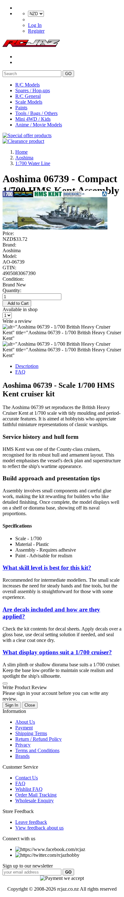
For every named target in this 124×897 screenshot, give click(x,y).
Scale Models (28, 102)
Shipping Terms (31, 733)
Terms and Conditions (37, 750)
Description (26, 366)
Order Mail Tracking (36, 795)
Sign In (11, 705)
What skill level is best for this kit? (47, 567)
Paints (21, 107)
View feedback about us (39, 827)
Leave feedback (31, 822)
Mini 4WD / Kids (33, 119)
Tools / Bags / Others (36, 113)
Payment (24, 727)
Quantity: (12, 290)
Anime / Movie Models (38, 124)
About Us (25, 722)
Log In (35, 25)
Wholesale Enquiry (34, 800)
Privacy (23, 744)
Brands (22, 756)
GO (68, 73)
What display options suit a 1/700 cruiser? (57, 652)
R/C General (28, 96)
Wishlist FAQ (29, 789)
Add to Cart (17, 303)
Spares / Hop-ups (32, 90)
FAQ (20, 372)
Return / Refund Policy (38, 739)
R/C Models (27, 84)
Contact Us (26, 777)
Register (36, 31)
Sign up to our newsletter (28, 865)
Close (29, 705)
